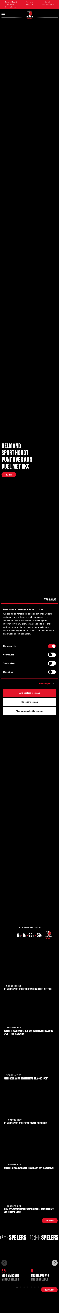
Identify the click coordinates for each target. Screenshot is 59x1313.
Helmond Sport (11, 2)
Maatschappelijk (48, 4)
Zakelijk (48, 2)
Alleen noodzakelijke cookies (29, 711)
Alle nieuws (50, 1220)
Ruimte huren (10, 7)
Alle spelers (49, 1289)
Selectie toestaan (29, 702)
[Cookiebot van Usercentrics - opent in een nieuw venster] (44, 599)
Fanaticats (11, 4)
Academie (29, 2)
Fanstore (29, 4)
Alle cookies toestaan (29, 693)
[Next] (55, 1263)
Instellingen (44, 683)
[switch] (52, 655)
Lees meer (9, 474)
